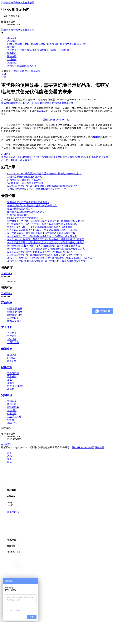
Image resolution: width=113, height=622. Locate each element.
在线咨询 (6, 444)
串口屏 (58, 44)
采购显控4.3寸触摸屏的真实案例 (24, 179)
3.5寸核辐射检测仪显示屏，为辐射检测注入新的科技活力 (37, 189)
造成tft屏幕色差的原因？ (20, 208)
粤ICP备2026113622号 (83, 447)
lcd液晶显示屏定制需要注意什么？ (25, 218)
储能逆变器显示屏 (63, 102)
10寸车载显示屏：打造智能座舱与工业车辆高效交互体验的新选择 (41, 233)
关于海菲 (6, 327)
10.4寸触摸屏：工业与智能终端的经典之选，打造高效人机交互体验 (42, 236)
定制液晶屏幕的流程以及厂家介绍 (24, 176)
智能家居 (11, 401)
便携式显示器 (69, 44)
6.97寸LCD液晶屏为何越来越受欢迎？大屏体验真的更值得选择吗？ (42, 186)
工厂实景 (21, 50)
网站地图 (99, 447)
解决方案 (11, 56)
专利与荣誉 (43, 50)
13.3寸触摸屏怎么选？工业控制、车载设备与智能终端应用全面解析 (42, 224)
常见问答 (31, 65)
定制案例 (11, 59)
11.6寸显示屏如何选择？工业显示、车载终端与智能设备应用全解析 (42, 230)
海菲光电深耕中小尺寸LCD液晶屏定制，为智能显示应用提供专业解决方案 (46, 248)
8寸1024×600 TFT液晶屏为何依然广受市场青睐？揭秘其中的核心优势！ (44, 173)
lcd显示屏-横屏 (30, 44)
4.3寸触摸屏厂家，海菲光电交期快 (25, 183)
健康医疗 (11, 404)
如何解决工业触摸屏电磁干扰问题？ (26, 211)
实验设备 (31, 50)
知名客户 (54, 50)
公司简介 (11, 50)
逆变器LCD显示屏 (44, 102)
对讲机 (10, 419)
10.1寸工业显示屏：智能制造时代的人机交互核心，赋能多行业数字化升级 (45, 242)
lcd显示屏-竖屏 (14, 44)
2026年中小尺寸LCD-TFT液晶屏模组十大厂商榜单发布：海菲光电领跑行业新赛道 (49, 258)
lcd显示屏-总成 (46, 44)
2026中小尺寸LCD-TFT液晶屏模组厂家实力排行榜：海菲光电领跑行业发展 (46, 261)
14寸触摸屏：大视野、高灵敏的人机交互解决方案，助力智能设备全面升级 (46, 221)
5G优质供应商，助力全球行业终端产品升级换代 (32, 205)
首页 (16, 71)
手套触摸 (11, 376)
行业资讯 (21, 65)
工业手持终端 (14, 416)
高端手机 (11, 423)
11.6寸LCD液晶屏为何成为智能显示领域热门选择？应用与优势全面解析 (44, 255)
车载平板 (82, 44)
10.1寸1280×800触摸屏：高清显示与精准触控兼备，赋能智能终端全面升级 (45, 239)
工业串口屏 (13, 318)
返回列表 (6, 153)
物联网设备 (13, 407)
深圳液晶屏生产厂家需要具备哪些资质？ (28, 202)
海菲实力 (11, 47)
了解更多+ (6, 273)
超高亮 (10, 389)
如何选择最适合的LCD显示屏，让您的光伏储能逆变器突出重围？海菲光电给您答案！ (46, 157)
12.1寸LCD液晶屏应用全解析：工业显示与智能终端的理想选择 (40, 252)
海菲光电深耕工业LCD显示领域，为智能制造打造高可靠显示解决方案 (43, 245)
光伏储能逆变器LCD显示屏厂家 (17, 102)
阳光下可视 (13, 373)
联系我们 (64, 50)
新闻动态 (11, 65)
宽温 (9, 379)
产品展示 (11, 41)
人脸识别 (11, 410)
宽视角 (10, 382)
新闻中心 (11, 62)
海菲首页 (11, 38)
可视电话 (11, 413)
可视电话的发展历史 (17, 215)
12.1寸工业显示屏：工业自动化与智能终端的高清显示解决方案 (39, 227)
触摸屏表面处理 (15, 386)
